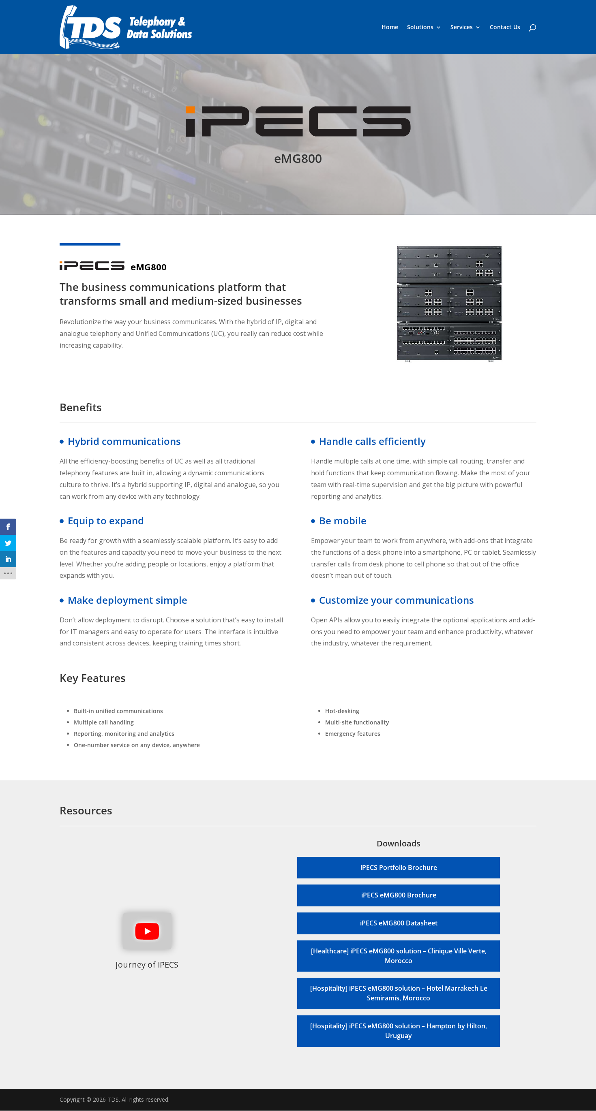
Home (390, 27)
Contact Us (505, 27)
